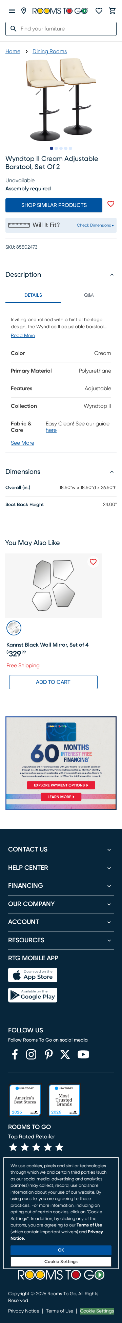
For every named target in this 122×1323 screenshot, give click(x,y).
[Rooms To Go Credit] (61, 754)
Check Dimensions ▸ (95, 225)
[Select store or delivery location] (23, 11)
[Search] (11, 29)
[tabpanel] (61, 378)
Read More (23, 335)
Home (12, 51)
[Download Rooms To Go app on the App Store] (32, 975)
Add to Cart (53, 682)
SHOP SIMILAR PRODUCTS (54, 205)
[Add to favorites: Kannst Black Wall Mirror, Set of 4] (93, 562)
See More (22, 443)
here (51, 430)
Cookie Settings (97, 1311)
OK (61, 1250)
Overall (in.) (17, 487)
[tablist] (61, 295)
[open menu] (12, 11)
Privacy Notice (23, 1311)
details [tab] (33, 295)
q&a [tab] (89, 295)
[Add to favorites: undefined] (111, 204)
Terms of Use (59, 1311)
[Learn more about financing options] (61, 801)
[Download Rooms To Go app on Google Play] (32, 995)
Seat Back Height (24, 504)
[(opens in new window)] (15, 1054)
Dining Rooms (50, 51)
